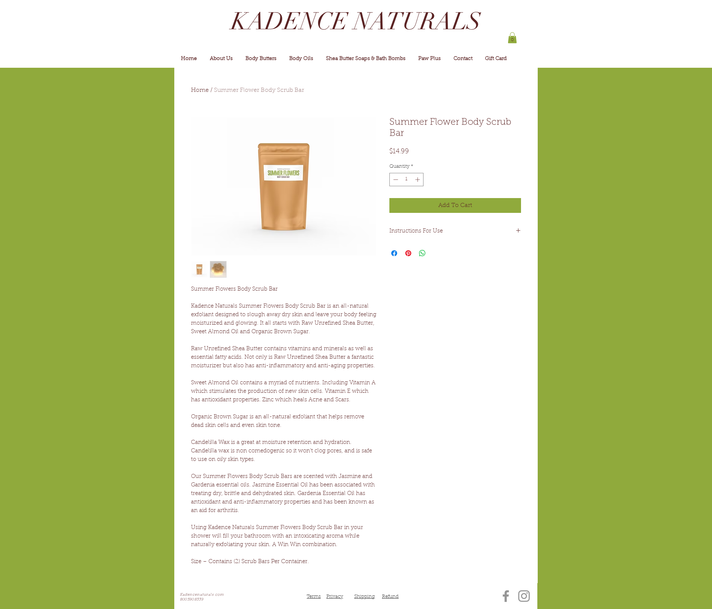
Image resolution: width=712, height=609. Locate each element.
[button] (512, 37)
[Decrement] (394, 179)
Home (200, 90)
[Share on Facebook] (394, 253)
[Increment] (418, 179)
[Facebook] (506, 596)
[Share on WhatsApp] (422, 253)
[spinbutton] (406, 179)
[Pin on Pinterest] (408, 253)
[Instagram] (524, 596)
